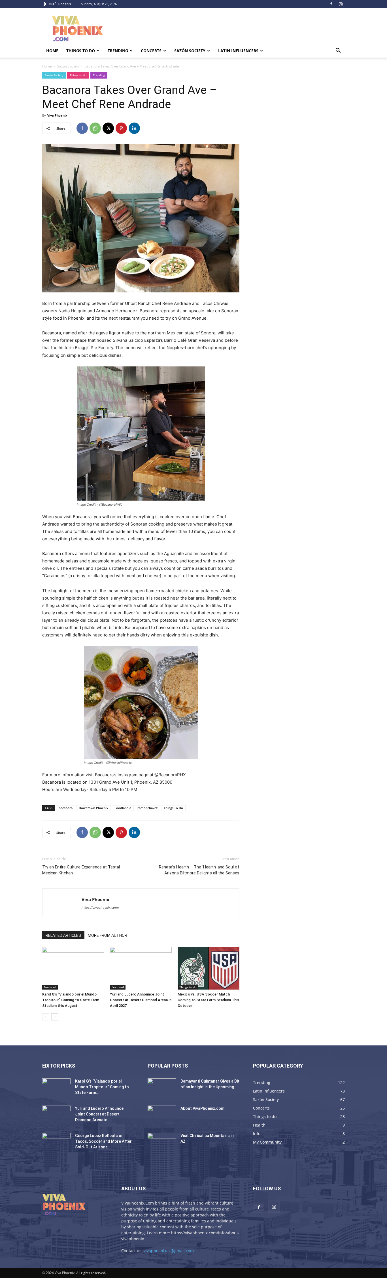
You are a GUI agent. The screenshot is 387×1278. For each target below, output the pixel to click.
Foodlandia (122, 808)
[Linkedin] (134, 128)
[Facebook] (331, 4)
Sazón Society (189, 50)
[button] (338, 51)
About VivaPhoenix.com (202, 1108)
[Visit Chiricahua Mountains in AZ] (162, 1143)
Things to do (80, 50)
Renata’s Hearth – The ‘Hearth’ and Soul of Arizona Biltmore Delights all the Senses (199, 870)
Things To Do (173, 808)
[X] (108, 128)
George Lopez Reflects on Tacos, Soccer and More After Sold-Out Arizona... (103, 1141)
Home (52, 50)
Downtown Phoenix (93, 808)
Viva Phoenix (57, 115)
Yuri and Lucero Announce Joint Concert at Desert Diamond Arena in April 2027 (140, 1000)
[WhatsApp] (95, 128)
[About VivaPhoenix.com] (162, 1115)
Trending (118, 50)
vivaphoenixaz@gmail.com (169, 1250)
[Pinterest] (121, 128)
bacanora (66, 808)
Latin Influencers (238, 50)
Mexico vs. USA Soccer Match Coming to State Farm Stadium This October (208, 1000)
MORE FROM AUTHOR (107, 935)
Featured (50, 987)
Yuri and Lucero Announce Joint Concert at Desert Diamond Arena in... (99, 1114)
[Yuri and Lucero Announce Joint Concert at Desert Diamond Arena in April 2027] (141, 968)
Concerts (151, 50)
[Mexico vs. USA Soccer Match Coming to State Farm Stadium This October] (208, 968)
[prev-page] (45, 1016)
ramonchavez (147, 808)
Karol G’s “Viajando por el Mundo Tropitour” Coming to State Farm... (102, 1087)
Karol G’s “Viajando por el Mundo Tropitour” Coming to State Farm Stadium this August (70, 1000)
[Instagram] (340, 4)
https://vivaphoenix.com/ (100, 908)
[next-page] (54, 1016)
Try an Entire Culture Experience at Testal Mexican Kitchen (81, 870)
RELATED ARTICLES (63, 935)
